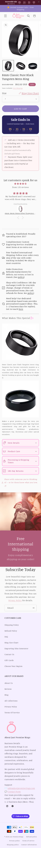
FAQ (6, 637)
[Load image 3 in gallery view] (32, 65)
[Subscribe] (33, 608)
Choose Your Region (13, 666)
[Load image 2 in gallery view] (20, 65)
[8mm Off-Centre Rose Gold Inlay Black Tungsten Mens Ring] (23, 209)
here (21, 309)
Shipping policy (13, 845)
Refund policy (31, 837)
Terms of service (28, 841)
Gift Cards (9, 660)
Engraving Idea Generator (16, 648)
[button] (6, 16)
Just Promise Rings (16, 837)
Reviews (8, 689)
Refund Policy (11, 631)
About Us (9, 683)
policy (21, 277)
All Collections (11, 701)
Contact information (29, 845)
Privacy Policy (15, 600)
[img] (20, 183)
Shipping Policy (12, 625)
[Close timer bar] (39, 2)
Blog (7, 695)
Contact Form (14, 791)
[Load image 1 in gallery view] (8, 65)
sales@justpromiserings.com (21, 788)
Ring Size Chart (11, 642)
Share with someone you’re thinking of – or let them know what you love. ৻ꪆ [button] (21, 482)
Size (20, 93)
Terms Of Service (12, 712)
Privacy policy (14, 841)
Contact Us (9, 654)
